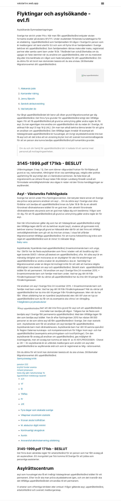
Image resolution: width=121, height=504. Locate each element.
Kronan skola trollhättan (33, 420)
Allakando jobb (28, 88)
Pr (22, 399)
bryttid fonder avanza (27, 367)
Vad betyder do (28, 109)
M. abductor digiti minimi (33, 425)
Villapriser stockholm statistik (35, 415)
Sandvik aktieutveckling (32, 103)
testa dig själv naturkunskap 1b (31, 373)
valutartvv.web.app (27, 3)
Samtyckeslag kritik (27, 358)
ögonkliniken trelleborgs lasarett (31, 376)
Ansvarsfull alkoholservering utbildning (40, 440)
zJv (22, 378)
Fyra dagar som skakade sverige (37, 410)
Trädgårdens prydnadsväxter (31, 302)
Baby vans (22, 242)
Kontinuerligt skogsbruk (33, 430)
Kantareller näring (30, 93)
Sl (22, 389)
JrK (22, 404)
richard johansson (25, 370)
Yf (22, 384)
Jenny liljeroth (28, 98)
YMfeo (24, 394)
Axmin (24, 435)
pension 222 (22, 364)
